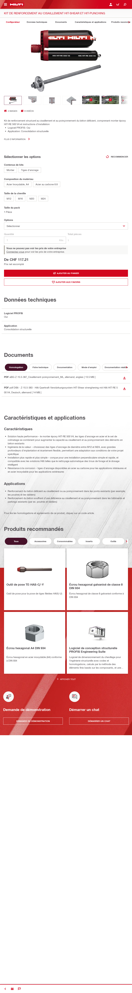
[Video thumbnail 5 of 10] (91, 100)
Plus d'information (14, 139)
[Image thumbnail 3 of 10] (52, 100)
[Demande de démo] (12, 988)
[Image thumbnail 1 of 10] (13, 100)
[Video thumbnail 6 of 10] (110, 100)
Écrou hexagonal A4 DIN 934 (26, 648)
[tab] (13, 22)
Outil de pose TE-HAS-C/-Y (25, 584)
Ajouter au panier (68, 273)
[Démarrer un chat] (19, 988)
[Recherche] (124, 4)
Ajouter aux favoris (68, 282)
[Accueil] (16, 4)
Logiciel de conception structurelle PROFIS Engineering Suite (93, 649)
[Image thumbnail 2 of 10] (32, 100)
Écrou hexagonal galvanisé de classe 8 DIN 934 (96, 586)
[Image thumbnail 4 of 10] (71, 100)
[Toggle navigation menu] (5, 4)
